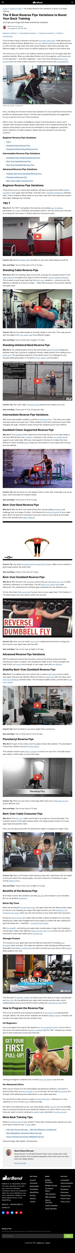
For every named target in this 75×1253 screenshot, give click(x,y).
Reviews (32, 1195)
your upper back (26, 335)
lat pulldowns (51, 43)
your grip (33, 641)
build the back (15, 1122)
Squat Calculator (51, 1208)
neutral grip (25, 592)
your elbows (42, 358)
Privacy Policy (65, 1198)
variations (29, 437)
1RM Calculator (50, 1194)
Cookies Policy (66, 1186)
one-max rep (50, 1013)
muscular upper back (47, 41)
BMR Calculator (50, 1197)
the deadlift (11, 928)
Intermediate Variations (27, 33)
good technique (9, 923)
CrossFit (33, 1180)
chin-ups (38, 43)
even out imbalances (11, 680)
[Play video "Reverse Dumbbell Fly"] (37, 618)
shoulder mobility (23, 998)
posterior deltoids (64, 283)
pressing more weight (39, 923)
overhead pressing (55, 1003)
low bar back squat (27, 907)
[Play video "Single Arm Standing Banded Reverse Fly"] (37, 381)
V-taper (28, 1125)
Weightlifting (34, 1192)
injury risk (10, 1000)
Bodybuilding (34, 1186)
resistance (58, 509)
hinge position (46, 419)
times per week (45, 1080)
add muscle (17, 664)
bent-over (40, 280)
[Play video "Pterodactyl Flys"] (37, 777)
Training (32, 1201)
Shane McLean (18, 26)
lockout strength (52, 512)
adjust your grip (57, 582)
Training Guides (15, 9)
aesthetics (23, 898)
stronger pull (37, 934)
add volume (52, 674)
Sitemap (47, 1243)
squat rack (7, 355)
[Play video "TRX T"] (37, 236)
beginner (16, 190)
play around (19, 829)
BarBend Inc (40, 1243)
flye (14, 54)
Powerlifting (34, 1189)
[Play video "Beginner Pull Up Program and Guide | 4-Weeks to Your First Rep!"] (37, 1056)
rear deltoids (57, 664)
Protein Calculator (51, 1205)
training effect (14, 881)
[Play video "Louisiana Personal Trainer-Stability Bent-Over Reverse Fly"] (37, 705)
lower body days (43, 1099)
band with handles (44, 564)
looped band (28, 564)
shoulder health (38, 1112)
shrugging (22, 260)
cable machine (8, 278)
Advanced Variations (46, 33)
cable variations (29, 518)
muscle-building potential (58, 278)
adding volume (54, 1015)
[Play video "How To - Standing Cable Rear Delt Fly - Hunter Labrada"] (37, 308)
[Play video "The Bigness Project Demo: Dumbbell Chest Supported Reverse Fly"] (37, 468)
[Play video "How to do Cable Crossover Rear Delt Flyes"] (37, 851)
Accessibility (65, 1180)
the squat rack (48, 677)
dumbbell (18, 435)
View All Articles (20, 1163)
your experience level (48, 1027)
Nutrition (33, 1198)
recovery (53, 1107)
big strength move (30, 1091)
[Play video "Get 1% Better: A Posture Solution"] (37, 974)
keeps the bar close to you (42, 931)
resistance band (33, 405)
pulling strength (52, 350)
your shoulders (57, 208)
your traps (16, 211)
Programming (8, 36)
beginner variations (35, 1030)
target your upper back (50, 584)
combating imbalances (55, 193)
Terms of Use (65, 1201)
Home (5, 9)
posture (68, 948)
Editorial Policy (66, 1195)
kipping (26, 443)
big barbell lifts (63, 62)
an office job (25, 948)
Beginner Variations (10, 33)
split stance (34, 746)
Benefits (60, 33)
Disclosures (65, 1192)
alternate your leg (61, 801)
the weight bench (61, 437)
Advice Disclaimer (67, 1183)
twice (26, 1102)
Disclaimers (65, 1189)
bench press (16, 918)
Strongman (33, 1183)
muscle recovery (60, 1112)
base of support (31, 751)
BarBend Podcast (51, 1185)
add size (40, 896)
